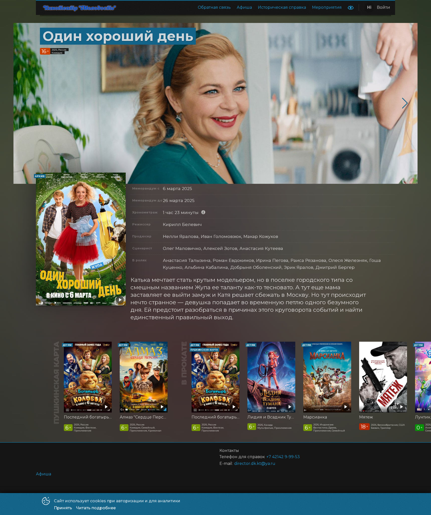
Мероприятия (327, 7)
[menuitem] (214, 7)
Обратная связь (214, 7)
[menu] (234, 7)
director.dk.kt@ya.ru (254, 463)
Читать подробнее (96, 508)
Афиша (244, 7)
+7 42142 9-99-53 (283, 456)
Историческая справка (282, 7)
